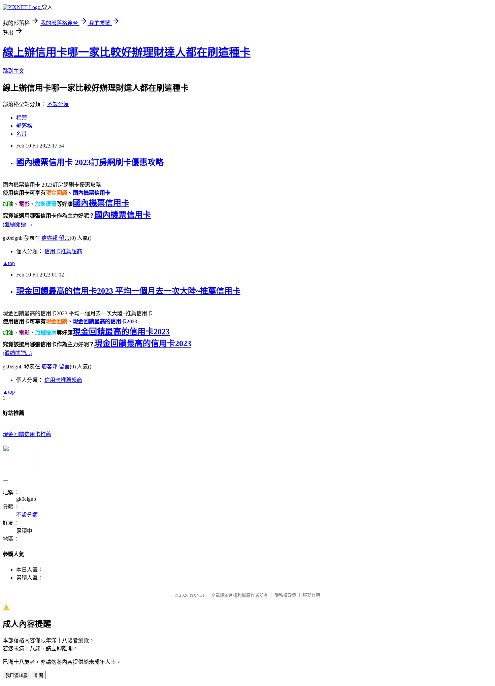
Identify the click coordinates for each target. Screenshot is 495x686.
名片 (21, 134)
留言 (64, 238)
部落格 (24, 126)
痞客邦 (49, 238)
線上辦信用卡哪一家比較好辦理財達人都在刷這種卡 (127, 52)
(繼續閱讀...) (17, 224)
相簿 (21, 118)
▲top (9, 263)
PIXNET (197, 595)
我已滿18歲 (16, 675)
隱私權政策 (285, 595)
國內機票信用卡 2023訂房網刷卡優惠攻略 (90, 162)
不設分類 (58, 104)
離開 (38, 675)
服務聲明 (311, 595)
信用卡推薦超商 (63, 251)
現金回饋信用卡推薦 (27, 434)
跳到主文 (13, 71)
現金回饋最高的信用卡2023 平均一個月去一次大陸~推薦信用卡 (128, 291)
